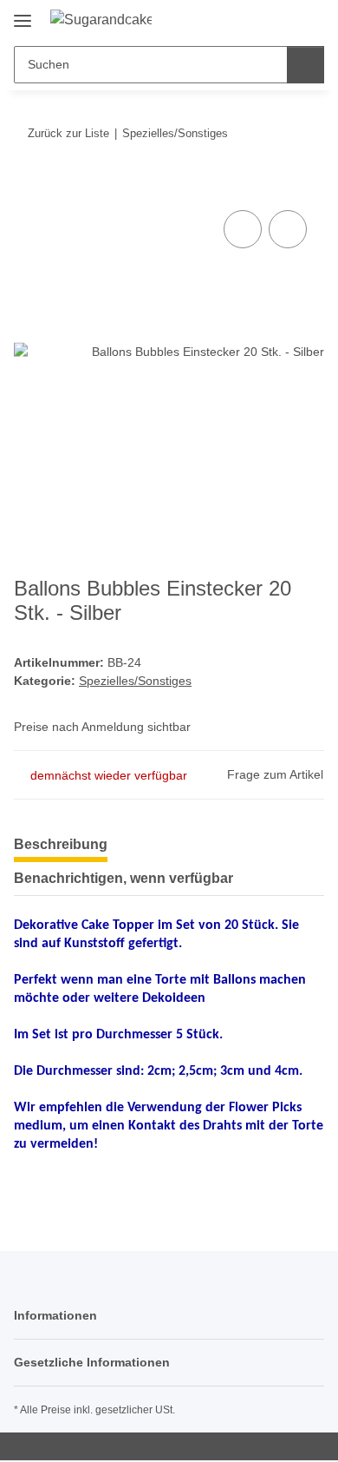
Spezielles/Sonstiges (135, 681)
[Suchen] (305, 64)
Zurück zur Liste (68, 133)
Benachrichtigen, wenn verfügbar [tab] (123, 878)
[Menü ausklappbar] (22, 14)
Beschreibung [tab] (60, 844)
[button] (255, 19)
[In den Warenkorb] (28, 186)
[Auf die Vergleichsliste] (243, 229)
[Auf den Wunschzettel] (288, 229)
